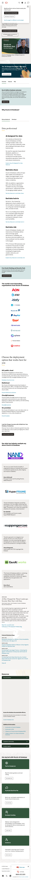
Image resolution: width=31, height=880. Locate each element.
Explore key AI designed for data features (14, 163)
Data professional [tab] (6, 119)
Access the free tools (7, 275)
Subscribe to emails (6, 871)
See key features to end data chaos (15, 193)
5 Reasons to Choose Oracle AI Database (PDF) (15, 731)
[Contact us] (28, 3)
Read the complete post (8, 625)
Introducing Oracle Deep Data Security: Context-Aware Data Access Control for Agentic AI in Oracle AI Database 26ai (15, 658)
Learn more (8, 830)
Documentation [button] (7, 677)
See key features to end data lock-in (15, 222)
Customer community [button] (8, 741)
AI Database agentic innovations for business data (10, 35)
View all (4, 663)
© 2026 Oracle (5, 866)
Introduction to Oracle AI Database (12, 727)
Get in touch (8, 854)
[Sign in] (25, 3)
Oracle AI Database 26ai (8, 719)
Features (10, 81)
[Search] (19, 3)
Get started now (9, 778)
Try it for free (8, 802)
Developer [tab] (14, 119)
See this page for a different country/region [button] (14, 20)
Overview (4, 81)
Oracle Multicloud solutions (9, 392)
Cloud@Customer (6, 405)
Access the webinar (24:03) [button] (8, 434)
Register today (5, 101)
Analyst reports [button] (7, 746)
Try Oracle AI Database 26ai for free (9, 30)
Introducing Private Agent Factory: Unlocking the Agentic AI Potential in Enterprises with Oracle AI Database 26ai (14, 651)
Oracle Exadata (6, 416)
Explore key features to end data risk (15, 257)
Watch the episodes (6, 74)
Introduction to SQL (9, 729)
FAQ (15, 81)
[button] (3, 3)
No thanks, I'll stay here (9, 16)
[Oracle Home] (6, 3)
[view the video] (15, 46)
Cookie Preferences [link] (5, 868)
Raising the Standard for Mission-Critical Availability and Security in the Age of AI (15, 640)
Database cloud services (8, 380)
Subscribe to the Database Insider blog (12, 626)
